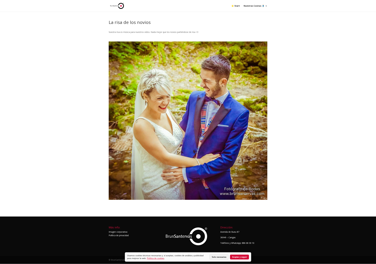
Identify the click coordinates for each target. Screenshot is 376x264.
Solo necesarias (219, 257)
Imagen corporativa (118, 231)
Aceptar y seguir (239, 257)
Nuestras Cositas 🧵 (254, 6)
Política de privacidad (119, 235)
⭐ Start (235, 6)
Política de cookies (155, 258)
